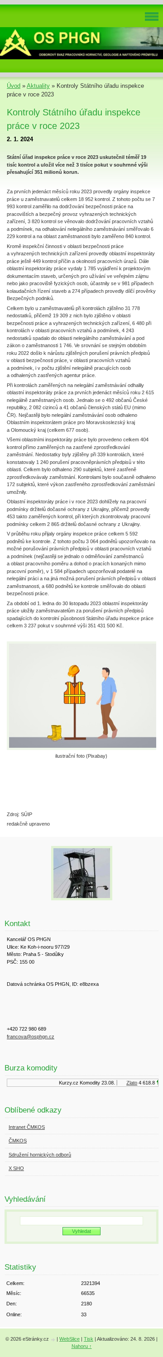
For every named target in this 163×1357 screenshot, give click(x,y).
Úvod (13, 85)
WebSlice (69, 1339)
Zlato (129, 1082)
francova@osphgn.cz (30, 1036)
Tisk (88, 1339)
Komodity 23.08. (95, 1082)
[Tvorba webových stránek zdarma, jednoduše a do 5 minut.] (53, 1340)
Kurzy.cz (66, 1082)
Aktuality (38, 85)
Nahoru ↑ (82, 1346)
